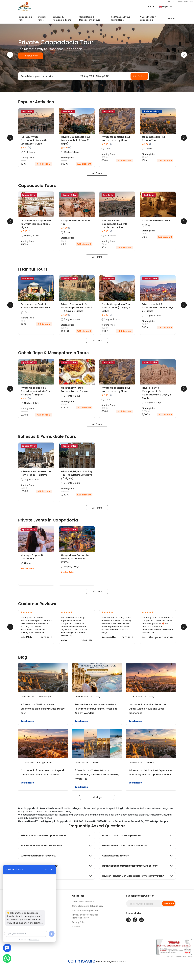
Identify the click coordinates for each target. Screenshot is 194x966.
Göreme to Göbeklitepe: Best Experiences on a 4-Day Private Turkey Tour (42, 709)
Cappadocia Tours (25, 18)
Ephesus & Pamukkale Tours (62, 18)
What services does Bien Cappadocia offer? (44, 835)
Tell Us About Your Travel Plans (120, 18)
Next (184, 55)
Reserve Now (30, 55)
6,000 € (146, 411)
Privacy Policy (78, 922)
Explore (141, 76)
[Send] (52, 934)
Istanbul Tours (42, 18)
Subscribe (168, 903)
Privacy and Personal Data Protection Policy (85, 916)
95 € (23, 320)
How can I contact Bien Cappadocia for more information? (133, 876)
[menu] (46, 869)
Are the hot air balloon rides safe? (38, 855)
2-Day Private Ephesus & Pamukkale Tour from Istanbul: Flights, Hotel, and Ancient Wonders (96, 709)
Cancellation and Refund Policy (87, 906)
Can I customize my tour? (115, 855)
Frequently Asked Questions (97, 826)
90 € (144, 233)
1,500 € (64, 327)
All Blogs (97, 797)
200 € (145, 157)
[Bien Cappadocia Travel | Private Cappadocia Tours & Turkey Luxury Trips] (56, 6)
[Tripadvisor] (141, 919)
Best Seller (27, 111)
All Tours (97, 173)
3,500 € (65, 491)
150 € (23, 160)
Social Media (133, 913)
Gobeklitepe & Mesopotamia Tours (89, 18)
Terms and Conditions (83, 901)
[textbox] (46, 76)
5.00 (27, 147)
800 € (105, 157)
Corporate (78, 895)
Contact (171, 18)
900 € (64, 160)
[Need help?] (7, 948)
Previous (10, 55)
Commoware (34, 940)
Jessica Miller (109, 637)
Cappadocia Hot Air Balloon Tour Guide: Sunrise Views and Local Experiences (148, 709)
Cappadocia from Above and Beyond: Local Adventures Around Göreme (42, 772)
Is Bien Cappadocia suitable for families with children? (130, 865)
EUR (149, 6)
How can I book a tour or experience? (121, 835)
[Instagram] (128, 919)
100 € (63, 240)
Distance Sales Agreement (85, 910)
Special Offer (29, 195)
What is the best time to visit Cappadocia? (124, 845)
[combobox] (46, 76)
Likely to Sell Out (151, 111)
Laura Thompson (151, 637)
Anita (64, 640)
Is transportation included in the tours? (41, 845)
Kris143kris (26, 637)
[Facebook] (135, 919)
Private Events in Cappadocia (148, 18)
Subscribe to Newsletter (140, 895)
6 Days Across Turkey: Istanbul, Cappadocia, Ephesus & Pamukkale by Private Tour (97, 775)
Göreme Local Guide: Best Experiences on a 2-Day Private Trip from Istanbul (150, 772)
